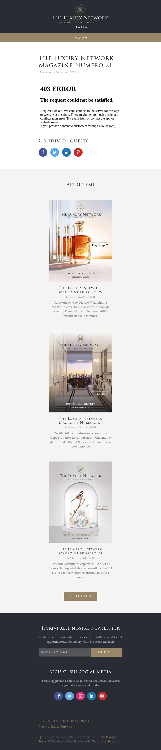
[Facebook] (43, 152)
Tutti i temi (80, 596)
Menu (79, 38)
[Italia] (80, 16)
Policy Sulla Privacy (56, 727)
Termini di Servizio (105, 741)
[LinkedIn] (66, 152)
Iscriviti (107, 652)
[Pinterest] (78, 152)
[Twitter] (54, 152)
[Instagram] (80, 696)
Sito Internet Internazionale (64, 721)
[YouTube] (102, 696)
